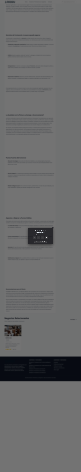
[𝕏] (34, 237)
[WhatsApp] (38, 237)
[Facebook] (42, 237)
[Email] (46, 237)
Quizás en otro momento (40, 241)
